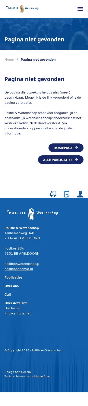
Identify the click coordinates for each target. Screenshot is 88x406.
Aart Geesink (23, 372)
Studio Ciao (42, 376)
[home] (22, 9)
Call (7, 294)
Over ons (11, 286)
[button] (79, 9)
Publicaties (13, 277)
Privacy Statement (18, 313)
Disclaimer (12, 308)
